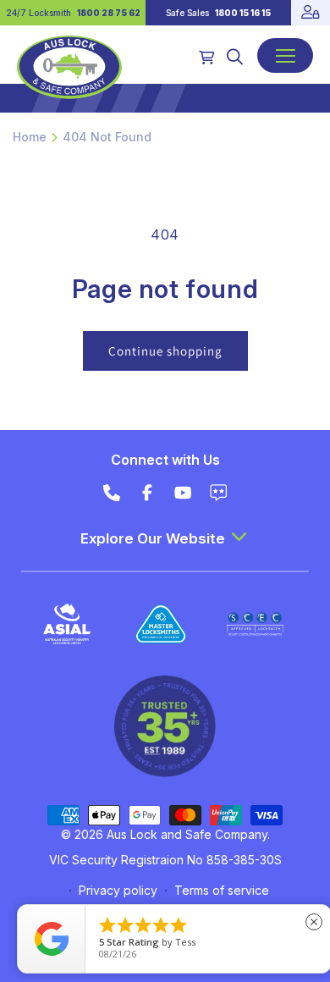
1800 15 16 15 (243, 13)
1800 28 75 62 (108, 13)
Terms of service (221, 890)
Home (30, 137)
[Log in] (310, 13)
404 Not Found (107, 137)
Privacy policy (118, 890)
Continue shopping (165, 351)
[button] (235, 56)
